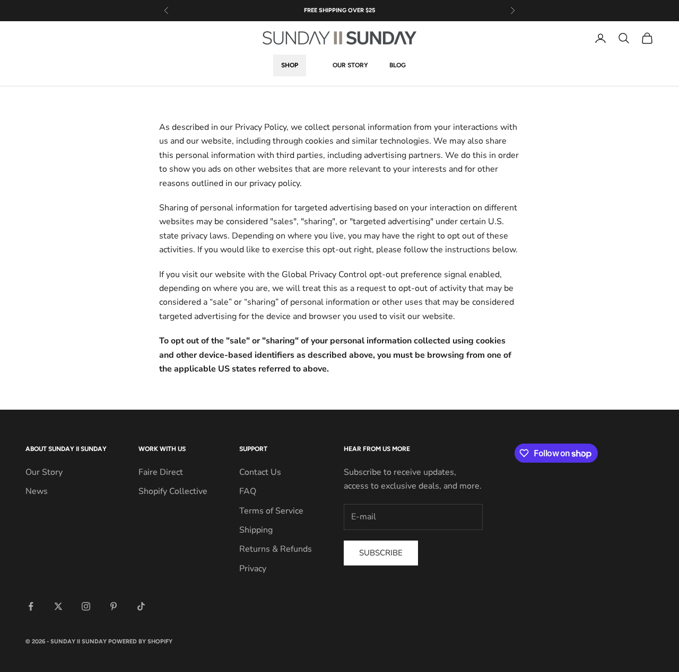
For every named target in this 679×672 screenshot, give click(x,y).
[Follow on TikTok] (141, 606)
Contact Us (260, 472)
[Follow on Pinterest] (113, 606)
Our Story (350, 65)
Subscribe (381, 552)
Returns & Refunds (275, 549)
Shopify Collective (172, 491)
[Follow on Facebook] (30, 606)
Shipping (256, 530)
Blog (397, 65)
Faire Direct (160, 472)
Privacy (252, 568)
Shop (289, 65)
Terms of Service (271, 511)
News (36, 491)
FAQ (247, 491)
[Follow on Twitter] (58, 606)
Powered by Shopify (140, 641)
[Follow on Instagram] (86, 606)
